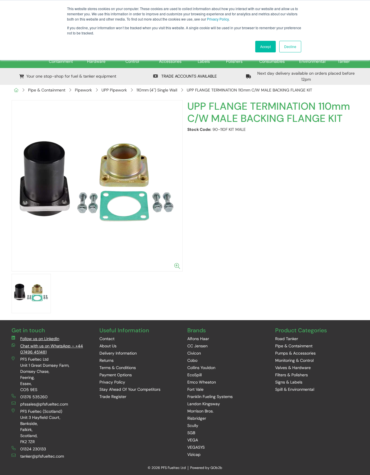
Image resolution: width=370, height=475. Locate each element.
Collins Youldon (201, 367)
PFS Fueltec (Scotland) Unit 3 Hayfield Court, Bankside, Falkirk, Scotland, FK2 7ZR (41, 426)
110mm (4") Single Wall (156, 90)
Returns (106, 360)
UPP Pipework (114, 90)
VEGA (192, 440)
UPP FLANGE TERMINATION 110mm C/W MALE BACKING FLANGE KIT (249, 90)
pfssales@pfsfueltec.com (44, 404)
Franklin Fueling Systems (210, 396)
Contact (106, 338)
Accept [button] (265, 46)
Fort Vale (195, 389)
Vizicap (194, 454)
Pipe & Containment (46, 90)
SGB (191, 432)
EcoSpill (194, 374)
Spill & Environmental (294, 389)
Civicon (194, 353)
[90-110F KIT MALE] (97, 186)
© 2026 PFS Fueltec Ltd (167, 467)
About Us (107, 346)
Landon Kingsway (203, 403)
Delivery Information (118, 353)
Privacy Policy (218, 18)
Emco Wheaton (201, 382)
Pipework (83, 90)
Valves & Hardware (293, 367)
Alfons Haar (198, 338)
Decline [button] (290, 46)
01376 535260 (34, 396)
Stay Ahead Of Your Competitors (129, 389)
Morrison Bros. (200, 411)
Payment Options (115, 374)
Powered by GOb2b (206, 467)
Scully (192, 425)
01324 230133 (33, 449)
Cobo (192, 360)
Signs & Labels (288, 382)
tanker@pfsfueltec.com (42, 456)
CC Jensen (197, 346)
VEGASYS (196, 447)
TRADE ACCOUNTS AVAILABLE (188, 76)
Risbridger (196, 418)
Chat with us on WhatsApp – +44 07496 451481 (51, 349)
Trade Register (112, 396)
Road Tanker (286, 338)
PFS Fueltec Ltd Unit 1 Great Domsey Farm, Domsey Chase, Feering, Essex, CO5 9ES (44, 374)
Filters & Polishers (291, 374)
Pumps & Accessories (295, 353)
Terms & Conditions (117, 367)
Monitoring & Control (294, 360)
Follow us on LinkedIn (39, 338)
